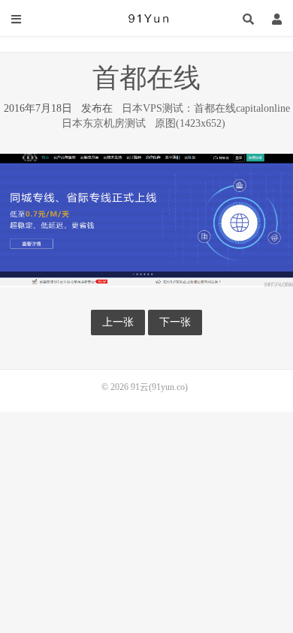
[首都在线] (146, 219)
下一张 (175, 322)
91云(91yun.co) (146, 18)
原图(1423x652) (190, 123)
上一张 (118, 322)
